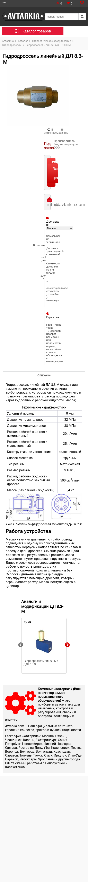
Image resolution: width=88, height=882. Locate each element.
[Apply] (82, 16)
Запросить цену (55, 173)
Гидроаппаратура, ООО (66, 146)
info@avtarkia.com (66, 204)
